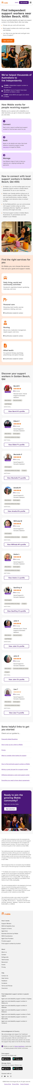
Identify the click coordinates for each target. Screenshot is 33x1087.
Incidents (4, 983)
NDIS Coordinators (7, 936)
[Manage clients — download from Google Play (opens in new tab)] (18, 1068)
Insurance (5, 988)
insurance (6, 147)
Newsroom (5, 962)
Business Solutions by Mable (10, 933)
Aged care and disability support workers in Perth (16, 1014)
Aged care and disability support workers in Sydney (16, 998)
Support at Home (7, 928)
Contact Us (5, 975)
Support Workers (6, 923)
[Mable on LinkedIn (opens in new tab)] (7, 1076)
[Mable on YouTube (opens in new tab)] (5, 1076)
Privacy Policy (15, 1084)
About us (4, 952)
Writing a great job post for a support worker (15, 769)
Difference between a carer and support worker (15, 775)
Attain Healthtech (20, 1046)
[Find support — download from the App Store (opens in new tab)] (6, 1058)
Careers (4, 954)
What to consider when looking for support (14, 755)
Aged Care (5, 931)
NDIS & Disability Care (8, 926)
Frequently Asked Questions (9, 739)
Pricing (4, 750)
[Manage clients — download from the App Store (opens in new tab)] (6, 1068)
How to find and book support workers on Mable (16, 764)
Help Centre (5, 978)
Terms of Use (7, 1084)
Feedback (4, 980)
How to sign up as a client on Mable (12, 744)
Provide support (6, 941)
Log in (16, 2)
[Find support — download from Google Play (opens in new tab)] (18, 1058)
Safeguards (5, 957)
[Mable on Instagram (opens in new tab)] (10, 1076)
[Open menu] (30, 2)
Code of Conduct (24, 1084)
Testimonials (5, 959)
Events (3, 964)
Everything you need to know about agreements (15, 780)
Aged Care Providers (7, 938)
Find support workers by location (11, 943)
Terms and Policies (7, 985)
